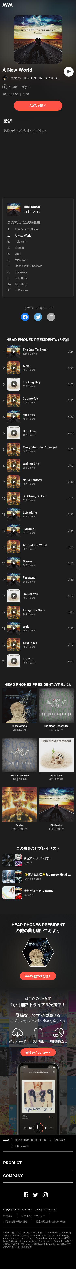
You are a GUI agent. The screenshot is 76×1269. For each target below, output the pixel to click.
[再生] (69, 72)
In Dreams (21, 290)
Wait (17, 254)
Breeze (19, 247)
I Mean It (20, 241)
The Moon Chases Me (56, 726)
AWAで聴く (38, 105)
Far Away (21, 272)
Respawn (56, 775)
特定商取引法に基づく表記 (50, 1221)
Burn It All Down (19, 775)
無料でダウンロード (38, 1052)
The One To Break (27, 229)
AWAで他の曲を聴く (38, 976)
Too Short (21, 284)
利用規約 (8, 1215)
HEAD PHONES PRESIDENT (45, 78)
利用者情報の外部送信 (15, 1221)
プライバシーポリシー (33, 1215)
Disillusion (32, 206)
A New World (22, 1146)
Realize (19, 825)
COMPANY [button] (13, 1175)
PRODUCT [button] (12, 1162)
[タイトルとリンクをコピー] (51, 317)
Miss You (20, 260)
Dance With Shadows (28, 266)
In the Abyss (19, 726)
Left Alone (21, 278)
